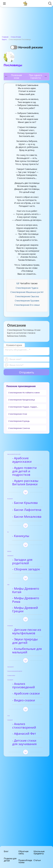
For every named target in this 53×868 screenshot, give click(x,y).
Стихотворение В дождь (19, 421)
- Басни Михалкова (26, 517)
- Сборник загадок (26, 569)
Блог (6, 851)
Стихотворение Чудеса (27, 287)
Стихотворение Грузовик (27, 300)
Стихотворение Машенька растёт (26, 292)
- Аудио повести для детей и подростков (24, 471)
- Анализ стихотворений (24, 725)
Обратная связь (23, 852)
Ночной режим (30, 47)
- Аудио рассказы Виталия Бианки (25, 482)
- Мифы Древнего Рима (25, 599)
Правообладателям (25, 861)
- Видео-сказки (23, 700)
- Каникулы (20, 536)
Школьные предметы (39, 852)
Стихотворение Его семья (27, 305)
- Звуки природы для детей (25, 641)
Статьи (37, 860)
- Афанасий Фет (24, 734)
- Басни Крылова (25, 503)
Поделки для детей (10, 859)
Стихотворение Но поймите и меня (24, 392)
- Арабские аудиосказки (22, 460)
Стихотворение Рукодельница (21, 399)
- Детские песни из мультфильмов (26, 631)
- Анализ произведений (23, 685)
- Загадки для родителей (22, 561)
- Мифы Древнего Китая (25, 590)
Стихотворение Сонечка (19, 428)
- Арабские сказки (26, 693)
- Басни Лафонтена (26, 510)
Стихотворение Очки (17, 414)
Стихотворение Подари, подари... (23, 407)
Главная (5, 37)
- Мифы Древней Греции (25, 609)
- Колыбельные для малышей (27, 650)
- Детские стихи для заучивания (24, 742)
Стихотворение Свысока (27, 296)
